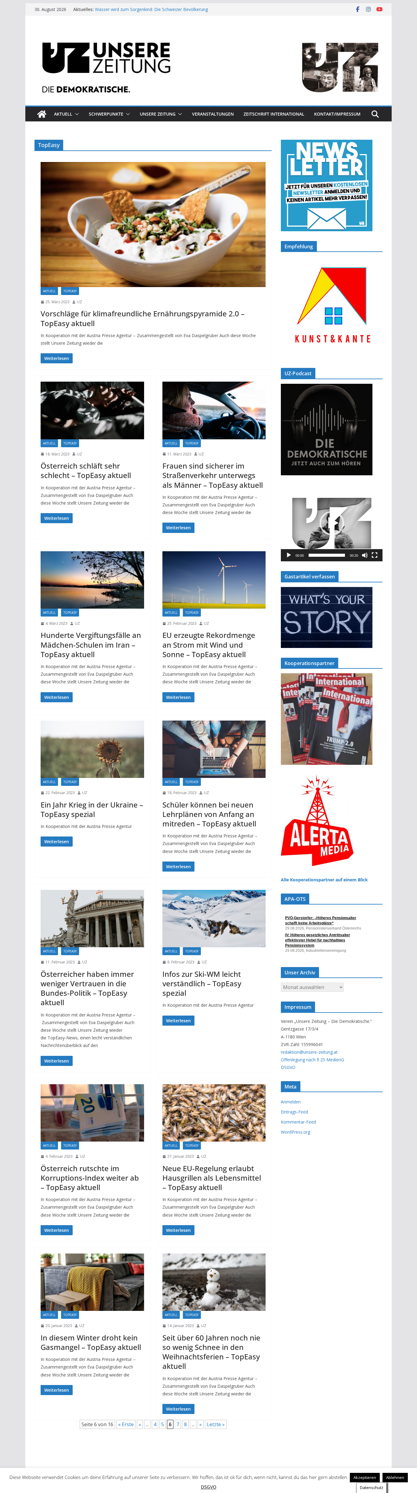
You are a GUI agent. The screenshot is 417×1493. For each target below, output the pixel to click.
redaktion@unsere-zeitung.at (309, 1052)
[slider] (327, 555)
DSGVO (288, 1067)
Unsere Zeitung (158, 114)
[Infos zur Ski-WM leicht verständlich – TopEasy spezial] (214, 918)
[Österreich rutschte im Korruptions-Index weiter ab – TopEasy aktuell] (92, 1113)
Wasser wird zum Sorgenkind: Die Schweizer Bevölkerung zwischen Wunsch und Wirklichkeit (151, 12)
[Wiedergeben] (289, 555)
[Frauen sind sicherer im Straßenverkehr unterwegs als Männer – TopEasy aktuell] (214, 410)
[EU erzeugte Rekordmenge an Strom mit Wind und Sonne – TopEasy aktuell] (214, 580)
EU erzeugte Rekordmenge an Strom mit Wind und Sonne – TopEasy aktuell (208, 644)
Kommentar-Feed (298, 1122)
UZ (79, 301)
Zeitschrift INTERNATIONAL (274, 114)
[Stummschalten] (365, 555)
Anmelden (291, 1102)
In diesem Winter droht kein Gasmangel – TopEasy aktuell (91, 1342)
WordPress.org (295, 1132)
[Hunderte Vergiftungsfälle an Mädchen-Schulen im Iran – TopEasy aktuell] (92, 580)
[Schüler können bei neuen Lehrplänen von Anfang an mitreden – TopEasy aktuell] (214, 749)
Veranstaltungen (213, 114)
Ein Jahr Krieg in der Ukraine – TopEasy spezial (92, 809)
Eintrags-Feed (294, 1112)
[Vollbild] (375, 555)
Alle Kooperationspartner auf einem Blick (324, 880)
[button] (75, 114)
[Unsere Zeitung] (208, 34)
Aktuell (63, 114)
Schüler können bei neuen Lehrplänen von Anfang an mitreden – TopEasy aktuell (209, 814)
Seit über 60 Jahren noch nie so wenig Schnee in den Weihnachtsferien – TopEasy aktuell (211, 1352)
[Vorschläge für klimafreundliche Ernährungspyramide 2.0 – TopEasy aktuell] (153, 224)
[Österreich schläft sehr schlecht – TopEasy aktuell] (92, 410)
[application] (332, 523)
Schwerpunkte (106, 114)
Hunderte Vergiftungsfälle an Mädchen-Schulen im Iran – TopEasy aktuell (91, 644)
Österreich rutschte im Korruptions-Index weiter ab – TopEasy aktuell (90, 1177)
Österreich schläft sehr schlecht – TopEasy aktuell (86, 470)
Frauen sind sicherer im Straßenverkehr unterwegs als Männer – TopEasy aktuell (212, 475)
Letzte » (216, 1424)
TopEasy (70, 291)
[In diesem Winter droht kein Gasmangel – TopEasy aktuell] (92, 1282)
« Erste (126, 1424)
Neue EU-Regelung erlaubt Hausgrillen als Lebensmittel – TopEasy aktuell (211, 1177)
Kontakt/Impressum (337, 114)
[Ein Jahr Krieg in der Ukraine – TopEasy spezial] (92, 749)
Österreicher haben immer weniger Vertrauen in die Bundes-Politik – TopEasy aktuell (87, 988)
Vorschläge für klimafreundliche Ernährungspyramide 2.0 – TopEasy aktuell (143, 318)
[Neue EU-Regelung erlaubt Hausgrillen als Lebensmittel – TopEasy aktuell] (214, 1113)
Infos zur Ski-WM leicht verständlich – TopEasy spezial (201, 983)
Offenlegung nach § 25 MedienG (312, 1060)
